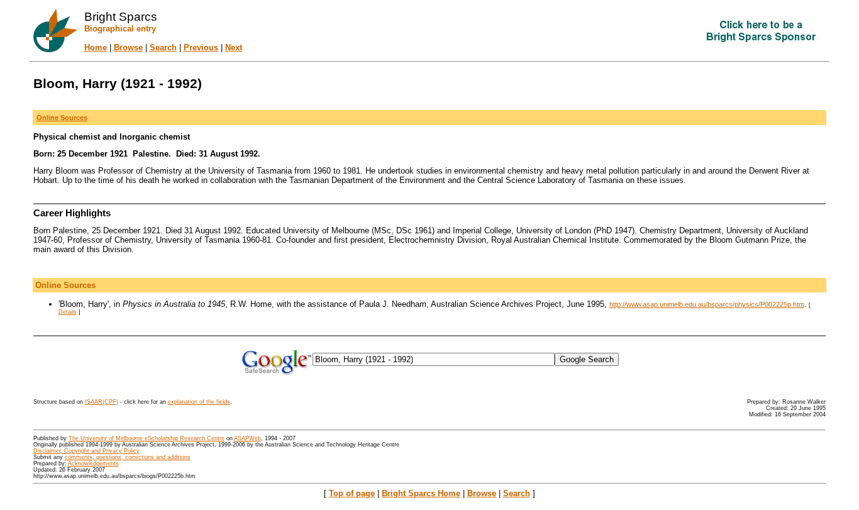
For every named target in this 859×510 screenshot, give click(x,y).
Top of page (352, 493)
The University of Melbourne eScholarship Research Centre (146, 438)
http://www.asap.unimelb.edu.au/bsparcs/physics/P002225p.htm (706, 304)
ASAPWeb (247, 438)
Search (163, 47)
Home (95, 47)
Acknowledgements (93, 463)
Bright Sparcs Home (421, 493)
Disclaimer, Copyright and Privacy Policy (86, 451)
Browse (128, 47)
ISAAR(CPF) (101, 402)
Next (233, 47)
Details (67, 312)
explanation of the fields (199, 402)
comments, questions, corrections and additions (128, 457)
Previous (201, 47)
